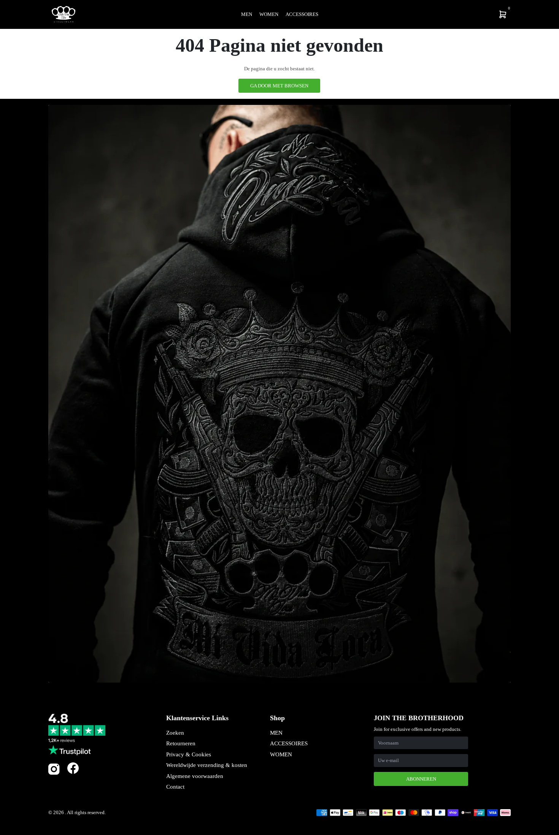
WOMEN (281, 754)
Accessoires (302, 14)
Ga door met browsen (279, 86)
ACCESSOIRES (289, 743)
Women (268, 14)
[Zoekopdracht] (453, 14)
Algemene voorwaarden (194, 776)
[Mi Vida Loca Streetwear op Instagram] (54, 773)
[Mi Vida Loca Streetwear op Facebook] (73, 768)
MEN (276, 733)
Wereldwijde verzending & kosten (206, 765)
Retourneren (180, 743)
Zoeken (175, 733)
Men (246, 14)
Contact (175, 787)
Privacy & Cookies (188, 754)
